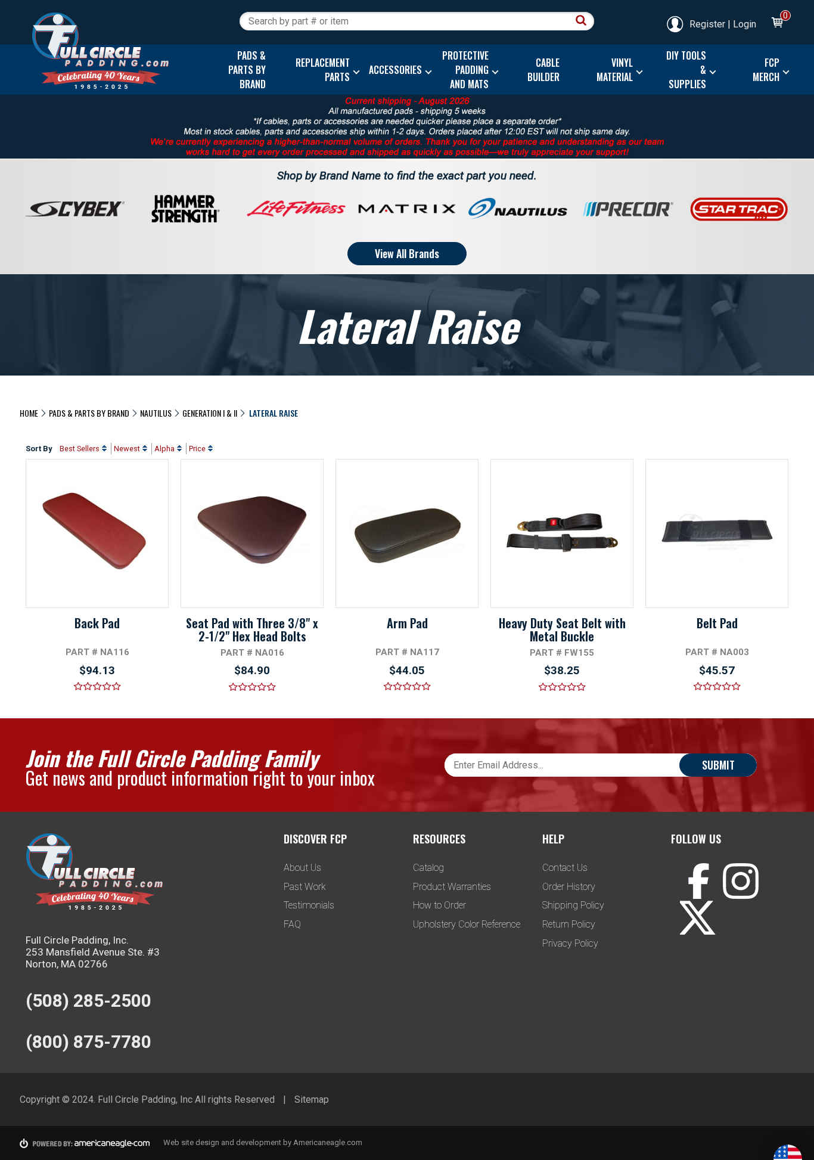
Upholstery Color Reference (466, 924)
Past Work (305, 886)
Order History (568, 886)
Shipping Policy (573, 905)
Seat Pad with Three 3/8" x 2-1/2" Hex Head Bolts (252, 629)
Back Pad (97, 623)
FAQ (292, 924)
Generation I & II (209, 413)
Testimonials (309, 905)
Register (707, 24)
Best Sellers (80, 448)
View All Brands (407, 253)
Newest (127, 448)
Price (197, 448)
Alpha (164, 448)
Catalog (428, 867)
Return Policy (568, 924)
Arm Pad (407, 623)
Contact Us (565, 867)
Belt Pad (717, 623)
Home (29, 413)
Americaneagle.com (327, 1142)
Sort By (39, 448)
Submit (718, 765)
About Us (302, 867)
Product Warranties (452, 886)
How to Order (439, 905)
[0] (776, 24)
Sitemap (311, 1099)
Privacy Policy (570, 943)
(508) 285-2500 (88, 1000)
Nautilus (156, 413)
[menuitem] (244, 70)
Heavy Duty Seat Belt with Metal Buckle (562, 629)
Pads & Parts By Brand (89, 413)
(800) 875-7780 (88, 1041)
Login (744, 24)
